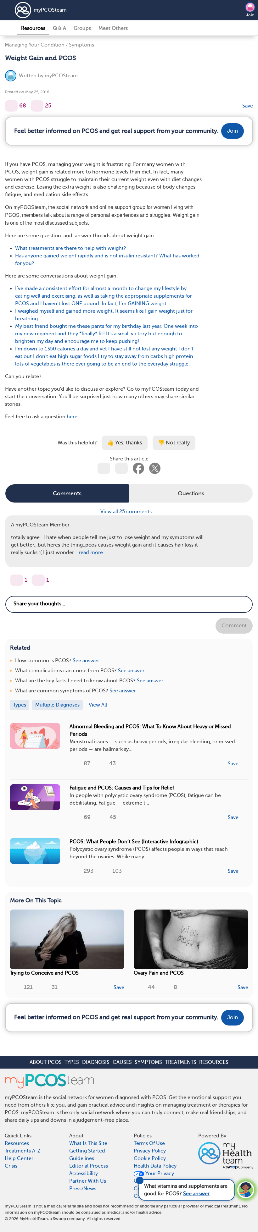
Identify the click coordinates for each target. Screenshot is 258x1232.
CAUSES (122, 1062)
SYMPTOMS (148, 1062)
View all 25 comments (126, 511)
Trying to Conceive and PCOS (44, 973)
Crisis (11, 1166)
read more (91, 552)
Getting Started (87, 1151)
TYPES (71, 1062)
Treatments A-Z (23, 1151)
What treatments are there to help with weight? (70, 248)
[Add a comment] (37, 106)
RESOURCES (213, 1062)
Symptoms (81, 45)
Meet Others (113, 28)
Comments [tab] (67, 493)
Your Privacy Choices (154, 1177)
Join (250, 15)
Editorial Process (88, 1166)
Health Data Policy (155, 1166)
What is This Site (88, 1143)
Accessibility (83, 1173)
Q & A (59, 28)
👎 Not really (174, 443)
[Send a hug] (38, 580)
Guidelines (81, 1158)
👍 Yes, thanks (124, 443)
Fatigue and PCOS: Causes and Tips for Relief (122, 788)
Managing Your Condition (34, 45)
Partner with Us (87, 1181)
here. (73, 417)
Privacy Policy (150, 1151)
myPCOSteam (50, 10)
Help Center (19, 1158)
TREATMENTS (180, 1062)
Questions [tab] (191, 493)
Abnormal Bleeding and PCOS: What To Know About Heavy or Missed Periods (150, 730)
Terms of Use (149, 1143)
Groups (82, 28)
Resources (33, 28)
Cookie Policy (150, 1158)
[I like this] (11, 106)
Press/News (82, 1188)
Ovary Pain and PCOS (159, 973)
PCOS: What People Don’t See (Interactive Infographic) (134, 841)
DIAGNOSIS (95, 1062)
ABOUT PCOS (46, 1062)
